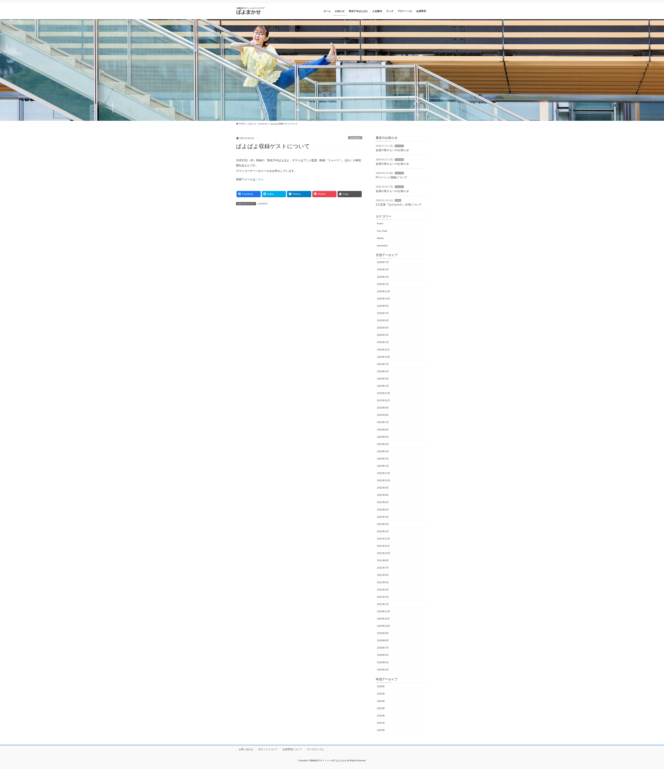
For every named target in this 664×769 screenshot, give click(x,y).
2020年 (381, 730)
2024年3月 (383, 378)
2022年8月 (383, 495)
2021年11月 (383, 546)
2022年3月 (383, 524)
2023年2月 (383, 458)
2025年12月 (383, 291)
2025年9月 (383, 305)
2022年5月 (383, 509)
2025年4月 (383, 320)
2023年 (381, 708)
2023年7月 (383, 422)
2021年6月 (383, 575)
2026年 (381, 686)
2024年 (381, 701)
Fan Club (399, 146)
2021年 (381, 722)
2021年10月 (383, 553)
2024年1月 (383, 385)
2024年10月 (383, 356)
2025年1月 (383, 342)
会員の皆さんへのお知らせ (392, 150)
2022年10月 (383, 480)
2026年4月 (383, 269)
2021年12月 (383, 538)
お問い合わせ (246, 749)
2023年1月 (383, 466)
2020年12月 (383, 611)
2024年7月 (383, 364)
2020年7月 (383, 647)
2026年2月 (383, 276)
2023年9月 (383, 407)
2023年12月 (383, 393)
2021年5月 (383, 582)
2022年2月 (383, 531)
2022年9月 (383, 487)
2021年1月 (383, 604)
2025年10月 (383, 298)
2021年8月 (383, 560)
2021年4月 (383, 589)
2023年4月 (383, 444)
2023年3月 (383, 451)
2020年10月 (383, 626)
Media (380, 238)
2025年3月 (383, 327)
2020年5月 (383, 662)
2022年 (381, 715)
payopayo (355, 138)
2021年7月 (383, 567)
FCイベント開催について (391, 177)
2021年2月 (383, 596)
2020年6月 (383, 655)
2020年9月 (383, 633)
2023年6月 (383, 429)
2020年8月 (383, 640)
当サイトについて (268, 749)
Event (398, 200)
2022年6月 (383, 502)
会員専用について (292, 749)
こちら (259, 179)
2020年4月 (383, 669)
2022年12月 (383, 473)
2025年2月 (383, 335)
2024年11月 (383, 349)
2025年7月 (383, 313)
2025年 (381, 693)
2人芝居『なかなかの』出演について (399, 204)
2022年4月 (383, 516)
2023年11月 (383, 400)
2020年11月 (383, 618)
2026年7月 (383, 262)
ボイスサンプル (315, 749)
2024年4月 (383, 371)
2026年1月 (383, 284)
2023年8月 (383, 415)
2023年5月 (383, 436)
